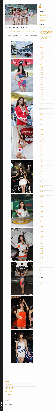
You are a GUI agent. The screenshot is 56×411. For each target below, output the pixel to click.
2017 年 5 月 (41, 233)
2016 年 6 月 (41, 251)
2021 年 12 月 (41, 141)
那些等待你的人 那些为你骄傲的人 (10, 384)
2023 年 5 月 (41, 112)
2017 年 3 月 (41, 236)
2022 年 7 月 (41, 129)
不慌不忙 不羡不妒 (8, 394)
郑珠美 (30, 31)
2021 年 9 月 (41, 146)
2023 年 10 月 (41, 104)
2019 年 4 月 (41, 194)
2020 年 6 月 (41, 171)
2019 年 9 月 (41, 186)
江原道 (32, 31)
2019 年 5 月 (41, 193)
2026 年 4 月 (41, 54)
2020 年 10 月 (41, 164)
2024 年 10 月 (41, 84)
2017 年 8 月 (41, 228)
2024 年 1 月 (41, 99)
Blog (40, 273)
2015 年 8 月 (41, 266)
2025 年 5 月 (41, 72)
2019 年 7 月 (41, 189)
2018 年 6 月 (41, 211)
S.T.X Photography (13, 370)
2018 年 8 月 (41, 208)
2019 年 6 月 (41, 191)
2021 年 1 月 (41, 159)
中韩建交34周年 (7, 381)
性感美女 (23, 31)
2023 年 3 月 (41, 116)
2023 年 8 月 (41, 107)
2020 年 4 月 (41, 174)
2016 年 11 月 (41, 243)
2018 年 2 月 (41, 218)
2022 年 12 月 (41, 121)
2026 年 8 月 (41, 47)
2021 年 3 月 (41, 156)
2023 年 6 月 (41, 111)
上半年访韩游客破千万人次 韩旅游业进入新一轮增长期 (46, 29)
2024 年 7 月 (41, 89)
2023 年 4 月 (41, 114)
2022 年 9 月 (41, 126)
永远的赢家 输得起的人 (8, 390)
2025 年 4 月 (41, 74)
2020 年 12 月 (41, 161)
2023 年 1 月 (41, 119)
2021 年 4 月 (41, 154)
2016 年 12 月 (41, 241)
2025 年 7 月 (41, 69)
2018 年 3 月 (41, 216)
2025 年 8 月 (41, 67)
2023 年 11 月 (41, 102)
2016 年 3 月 (41, 256)
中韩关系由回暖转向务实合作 (9, 387)
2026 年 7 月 (41, 49)
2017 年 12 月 (41, 221)
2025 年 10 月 (41, 64)
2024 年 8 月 (41, 87)
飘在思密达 (10, 31)
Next (34, 400)
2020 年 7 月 (41, 169)
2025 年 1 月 (41, 79)
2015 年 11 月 (41, 261)
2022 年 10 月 (41, 124)
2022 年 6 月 (41, 131)
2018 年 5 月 (41, 213)
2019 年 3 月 (41, 196)
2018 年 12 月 (41, 201)
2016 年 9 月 (41, 246)
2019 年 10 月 (41, 184)
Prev (8, 400)
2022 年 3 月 (41, 136)
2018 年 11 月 (41, 203)
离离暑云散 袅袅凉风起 (43, 15)
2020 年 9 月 (41, 166)
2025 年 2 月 (41, 77)
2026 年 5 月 (41, 52)
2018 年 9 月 (41, 206)
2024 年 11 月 (41, 82)
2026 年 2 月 (41, 57)
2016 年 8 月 (41, 248)
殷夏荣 (34, 31)
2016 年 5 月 (41, 253)
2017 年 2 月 (41, 238)
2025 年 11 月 (41, 62)
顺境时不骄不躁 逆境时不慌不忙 (9, 388)
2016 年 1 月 (41, 258)
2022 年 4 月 (41, 134)
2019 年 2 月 (41, 198)
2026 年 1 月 (41, 59)
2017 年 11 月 (41, 223)
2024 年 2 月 (41, 97)
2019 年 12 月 (41, 181)
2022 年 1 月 (41, 139)
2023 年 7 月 (41, 109)
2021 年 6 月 (41, 151)
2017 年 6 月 (41, 231)
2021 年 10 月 (41, 144)
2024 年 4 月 (41, 94)
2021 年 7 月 (41, 149)
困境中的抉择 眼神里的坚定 (9, 385)
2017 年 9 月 (41, 226)
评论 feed (41, 283)
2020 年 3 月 (41, 176)
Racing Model (27, 31)
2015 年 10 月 (41, 263)
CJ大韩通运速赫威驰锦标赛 (16, 31)
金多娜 (21, 31)
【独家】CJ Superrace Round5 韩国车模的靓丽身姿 (15, 39)
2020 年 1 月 (41, 179)
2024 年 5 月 (41, 92)
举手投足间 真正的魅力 (8, 391)
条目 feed (41, 281)
